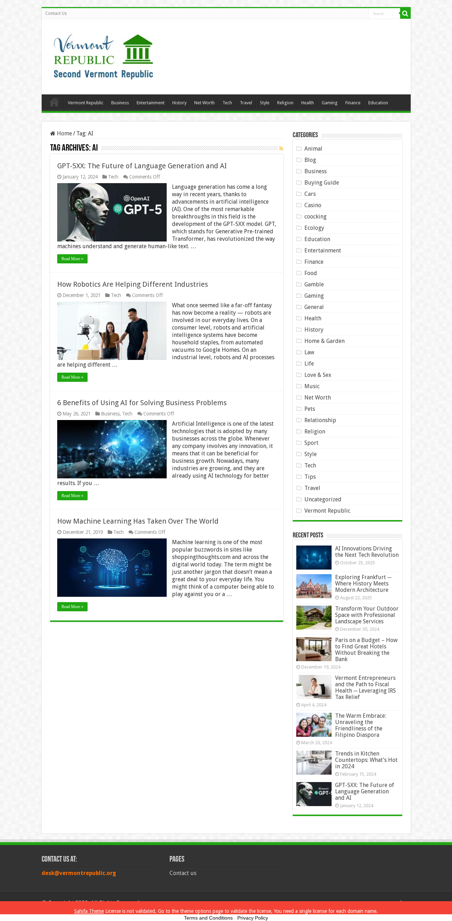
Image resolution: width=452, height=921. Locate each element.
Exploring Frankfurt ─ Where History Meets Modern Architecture (363, 583)
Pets (309, 409)
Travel (246, 102)
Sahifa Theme (89, 911)
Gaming (330, 102)
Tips (310, 476)
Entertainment (151, 102)
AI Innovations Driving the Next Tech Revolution (367, 551)
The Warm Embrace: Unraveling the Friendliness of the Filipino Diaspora (360, 725)
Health (307, 102)
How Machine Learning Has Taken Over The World (138, 521)
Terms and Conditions (208, 918)
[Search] (405, 13)
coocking (315, 216)
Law (309, 352)
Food (310, 273)
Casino (312, 205)
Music (312, 386)
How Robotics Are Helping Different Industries (132, 284)
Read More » (72, 258)
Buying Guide (321, 182)
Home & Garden (324, 341)
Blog (310, 160)
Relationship (320, 420)
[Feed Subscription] (281, 148)
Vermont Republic (85, 102)
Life (309, 363)
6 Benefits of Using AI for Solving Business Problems (142, 402)
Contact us (183, 873)
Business (120, 102)
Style (264, 102)
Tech (227, 102)
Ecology (314, 228)
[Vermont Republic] (103, 54)
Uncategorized (322, 499)
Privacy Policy (252, 918)
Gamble (314, 284)
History (179, 102)
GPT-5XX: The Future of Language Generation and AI (142, 166)
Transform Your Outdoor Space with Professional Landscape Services (367, 615)
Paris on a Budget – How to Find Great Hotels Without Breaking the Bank (366, 650)
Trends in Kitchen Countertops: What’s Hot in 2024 (366, 760)
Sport (311, 442)
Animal (313, 148)
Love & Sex (317, 375)
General (314, 307)
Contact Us (56, 13)
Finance (353, 102)
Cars (310, 194)
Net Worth (204, 102)
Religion (285, 102)
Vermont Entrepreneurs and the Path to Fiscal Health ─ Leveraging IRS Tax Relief (365, 687)
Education (378, 102)
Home (54, 101)
